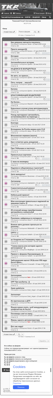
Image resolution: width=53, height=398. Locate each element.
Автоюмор (15, 181)
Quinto (29, 58)
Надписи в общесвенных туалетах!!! (27, 168)
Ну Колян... (16, 102)
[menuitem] (5, 13)
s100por (30, 205)
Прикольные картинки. (21, 155)
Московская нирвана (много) (24, 136)
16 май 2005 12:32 (38, 322)
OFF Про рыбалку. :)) (20, 282)
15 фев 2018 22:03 (43, 118)
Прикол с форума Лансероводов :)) (27, 254)
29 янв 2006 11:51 (40, 271)
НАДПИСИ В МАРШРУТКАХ (23, 69)
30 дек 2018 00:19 (41, 104)
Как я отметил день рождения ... (25, 142)
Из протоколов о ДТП (20, 301)
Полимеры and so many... (22, 314)
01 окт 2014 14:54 (42, 183)
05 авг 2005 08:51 (39, 311)
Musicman (30, 176)
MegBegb (30, 250)
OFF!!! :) (14, 233)
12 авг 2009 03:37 (40, 256)
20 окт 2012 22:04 (40, 214)
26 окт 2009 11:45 (40, 241)
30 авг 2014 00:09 (40, 197)
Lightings (30, 190)
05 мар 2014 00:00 (41, 205)
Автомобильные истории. (22, 62)
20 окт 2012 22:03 (40, 220)
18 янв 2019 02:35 (40, 91)
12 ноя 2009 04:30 (40, 234)
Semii (29, 44)
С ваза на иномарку (19, 162)
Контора (14, 123)
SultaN (29, 234)
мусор (13, 269)
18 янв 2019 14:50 (40, 84)
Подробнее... (18, 383)
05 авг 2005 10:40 (41, 303)
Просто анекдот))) (19, 49)
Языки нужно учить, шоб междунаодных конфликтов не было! (29, 308)
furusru (29, 51)
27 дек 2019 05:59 (40, 51)
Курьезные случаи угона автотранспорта (29, 108)
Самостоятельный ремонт (23, 188)
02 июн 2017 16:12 (43, 170)
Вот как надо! (17, 326)
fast (28, 277)
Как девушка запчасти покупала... (26, 42)
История (14, 56)
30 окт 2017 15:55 (38, 131)
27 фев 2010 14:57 (42, 228)
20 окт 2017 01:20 (38, 144)
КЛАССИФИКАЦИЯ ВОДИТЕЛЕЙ (26, 95)
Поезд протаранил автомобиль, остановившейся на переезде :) (25, 116)
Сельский (30, 264)
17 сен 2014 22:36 (41, 190)
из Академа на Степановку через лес (27, 240)
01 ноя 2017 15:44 (38, 125)
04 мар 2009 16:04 (42, 264)
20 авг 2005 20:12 (43, 296)
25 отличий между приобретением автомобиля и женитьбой (26, 211)
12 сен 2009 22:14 (42, 250)
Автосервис (16, 275)
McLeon (30, 303)
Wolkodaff (30, 228)
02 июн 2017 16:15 (43, 163)
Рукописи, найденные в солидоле (26, 218)
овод (29, 125)
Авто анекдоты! (18, 174)
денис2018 (31, 163)
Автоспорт (15, 295)
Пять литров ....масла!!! (21, 83)
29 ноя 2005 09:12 (38, 277)
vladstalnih (31, 183)
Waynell (30, 104)
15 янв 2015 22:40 (42, 176)
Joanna (30, 197)
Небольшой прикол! (20, 195)
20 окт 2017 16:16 (38, 137)
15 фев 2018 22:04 (43, 110)
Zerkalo (30, 271)
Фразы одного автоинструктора (25, 320)
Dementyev (31, 110)
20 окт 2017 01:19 (38, 150)
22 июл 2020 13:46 (39, 44)
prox (28, 137)
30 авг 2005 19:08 (39, 284)
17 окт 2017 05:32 (38, 156)
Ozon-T (29, 214)
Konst (29, 284)
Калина (14, 89)
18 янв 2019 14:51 (40, 71)
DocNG (29, 241)
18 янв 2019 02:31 (40, 97)
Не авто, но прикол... (20, 76)
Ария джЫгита (17, 288)
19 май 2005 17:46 (40, 315)
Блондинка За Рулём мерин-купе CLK (28, 129)
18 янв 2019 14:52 (40, 58)
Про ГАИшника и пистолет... (23, 148)
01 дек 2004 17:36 (39, 328)
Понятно (21, 387)
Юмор (5, 29)
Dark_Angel (31, 290)
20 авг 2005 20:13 (43, 290)
